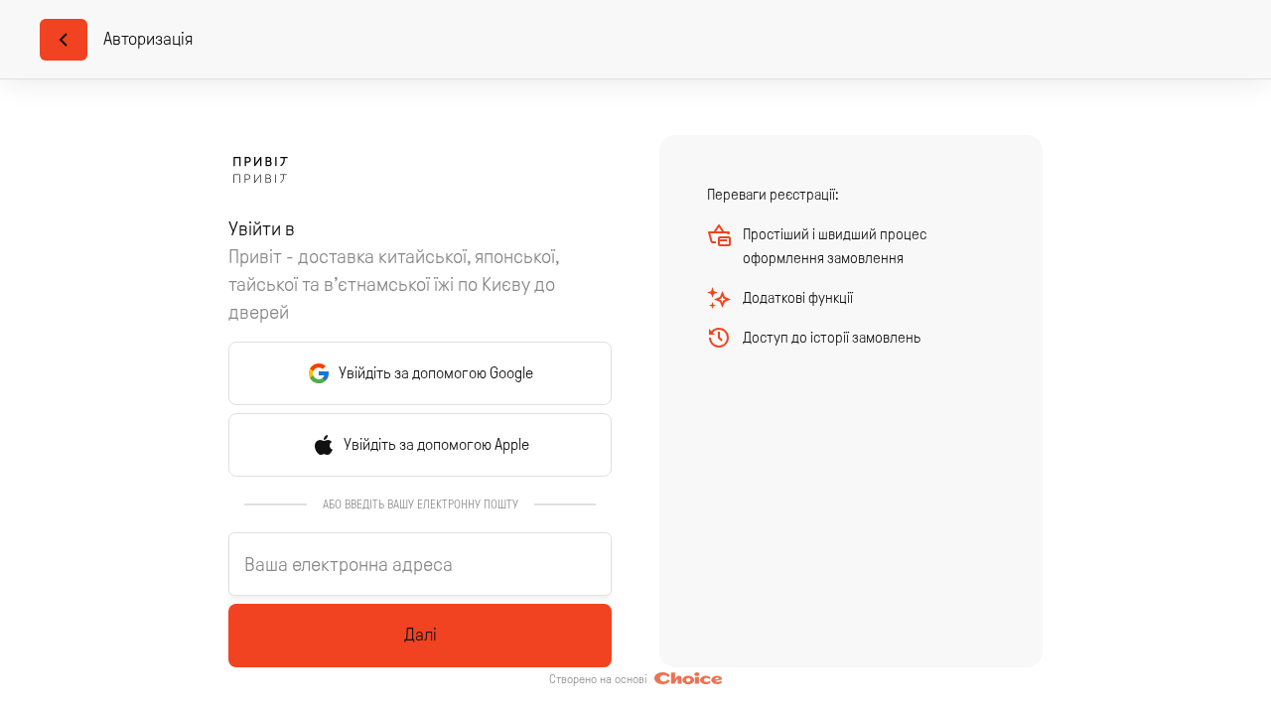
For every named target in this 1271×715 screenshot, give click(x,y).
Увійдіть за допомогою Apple (436, 444)
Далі (420, 634)
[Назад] (63, 40)
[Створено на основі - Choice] (688, 679)
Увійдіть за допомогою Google (436, 372)
